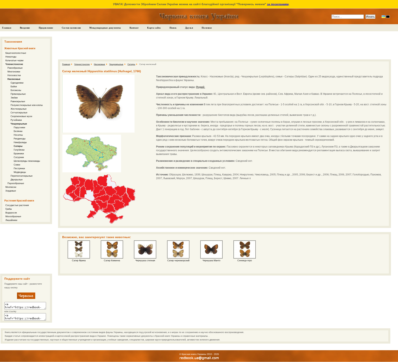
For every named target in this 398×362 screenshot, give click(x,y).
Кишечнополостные (15, 53)
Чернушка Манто (211, 260)
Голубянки (19, 150)
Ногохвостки (14, 75)
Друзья (189, 27)
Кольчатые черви (14, 60)
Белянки (18, 131)
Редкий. (200, 87)
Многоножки (13, 71)
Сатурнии (19, 157)
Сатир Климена (112, 260)
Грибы (8, 209)
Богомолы (16, 90)
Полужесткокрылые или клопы (27, 105)
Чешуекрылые (19, 123)
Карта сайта (154, 27)
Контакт (134, 27)
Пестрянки (19, 168)
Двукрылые (17, 179)
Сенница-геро (244, 260)
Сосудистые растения (17, 205)
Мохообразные (13, 216)
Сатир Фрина (79, 260)
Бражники (19, 153)
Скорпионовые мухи (21, 116)
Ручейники (16, 120)
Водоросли (11, 212)
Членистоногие (14, 64)
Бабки (14, 86)
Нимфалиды (20, 142)
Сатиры (18, 146)
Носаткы (18, 135)
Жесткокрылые (19, 109)
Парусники (19, 127)
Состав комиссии (71, 27)
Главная (6, 27)
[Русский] (388, 17)
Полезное (207, 27)
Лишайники (11, 220)
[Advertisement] (26, 249)
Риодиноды (19, 138)
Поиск (173, 27)
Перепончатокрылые (22, 176)
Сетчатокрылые (19, 112)
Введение (25, 27)
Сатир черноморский (178, 260)
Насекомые (13, 79)
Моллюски (10, 187)
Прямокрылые (18, 94)
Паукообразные (15, 183)
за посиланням (278, 4)
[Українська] (383, 17)
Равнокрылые (18, 101)
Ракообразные (15, 68)
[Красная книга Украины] (26, 298)
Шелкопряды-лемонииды (27, 161)
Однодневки (17, 83)
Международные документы (105, 27)
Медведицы (20, 172)
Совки (17, 164)
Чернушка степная (145, 260)
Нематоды (10, 56)
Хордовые (10, 190)
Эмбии (14, 97)
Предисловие (46, 27)
